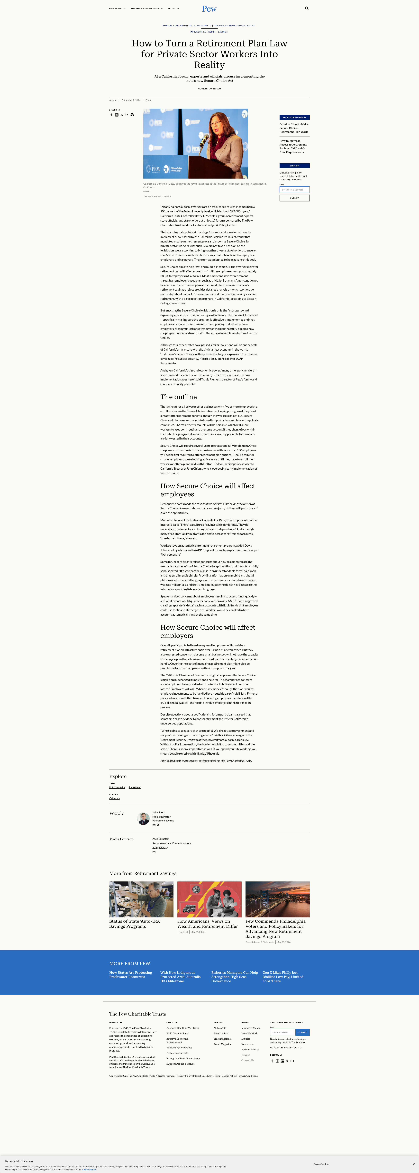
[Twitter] (287, 1061)
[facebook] (111, 115)
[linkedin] (117, 115)
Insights (219, 1022)
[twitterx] (121, 115)
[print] (132, 115)
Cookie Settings (321, 1164)
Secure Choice (236, 241)
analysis (222, 289)
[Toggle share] (308, 106)
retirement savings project (177, 289)
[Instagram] (277, 1061)
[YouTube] (292, 1061)
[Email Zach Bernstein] (154, 852)
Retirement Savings (155, 873)
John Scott (158, 812)
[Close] (413, 1164)
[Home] (137, 1014)
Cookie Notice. (89, 1169)
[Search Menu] (307, 8)
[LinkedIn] (283, 1061)
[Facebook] (272, 1061)
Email (282, 184)
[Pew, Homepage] (209, 8)
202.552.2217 (160, 847)
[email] (127, 115)
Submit (294, 198)
